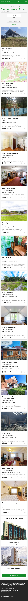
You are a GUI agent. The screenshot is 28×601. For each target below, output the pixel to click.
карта (14, 17)
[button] (14, 21)
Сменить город (5, 11)
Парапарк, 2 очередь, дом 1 (14, 568)
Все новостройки (14, 575)
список (14, 15)
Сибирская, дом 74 (14, 542)
